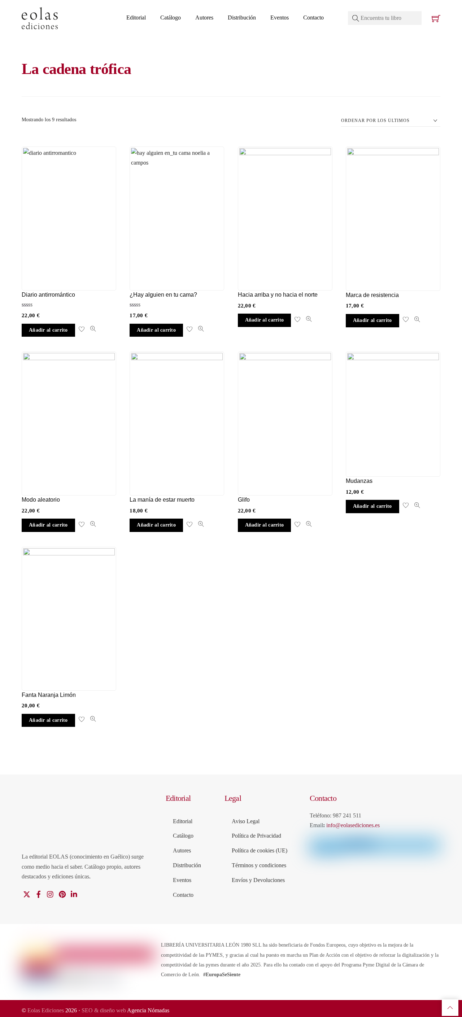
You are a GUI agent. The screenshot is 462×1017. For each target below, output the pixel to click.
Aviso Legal (246, 821)
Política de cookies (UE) (259, 850)
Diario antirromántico (48, 295)
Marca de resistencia (372, 295)
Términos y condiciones (259, 865)
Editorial (136, 17)
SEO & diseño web (104, 1010)
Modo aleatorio (41, 500)
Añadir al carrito (48, 330)
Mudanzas (359, 481)
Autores (204, 17)
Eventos (279, 17)
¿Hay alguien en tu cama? (163, 295)
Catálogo (170, 17)
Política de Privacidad (256, 836)
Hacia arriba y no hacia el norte (278, 295)
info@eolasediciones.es (353, 825)
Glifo (244, 500)
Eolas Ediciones (45, 1010)
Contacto (313, 17)
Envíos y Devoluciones (258, 880)
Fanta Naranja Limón (49, 695)
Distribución (242, 17)
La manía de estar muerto (162, 500)
